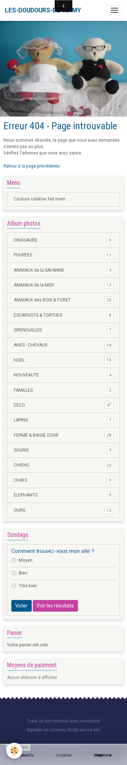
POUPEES (62, 255)
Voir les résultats (55, 605)
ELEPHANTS (62, 495)
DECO (62, 405)
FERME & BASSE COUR (62, 435)
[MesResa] (103, 755)
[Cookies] (14, 751)
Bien (23, 573)
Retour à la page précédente (32, 166)
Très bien (28, 585)
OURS (62, 510)
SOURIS (62, 450)
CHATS (62, 480)
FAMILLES (62, 390)
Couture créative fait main (39, 199)
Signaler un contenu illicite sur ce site (63, 729)
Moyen (25, 560)
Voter (21, 605)
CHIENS (62, 465)
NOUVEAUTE (62, 375)
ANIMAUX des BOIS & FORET (62, 300)
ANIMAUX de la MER (62, 285)
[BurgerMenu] (114, 10)
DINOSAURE (62, 240)
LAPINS (62, 420)
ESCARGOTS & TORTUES (62, 315)
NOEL (62, 360)
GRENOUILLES (62, 330)
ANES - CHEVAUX (62, 344)
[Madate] (63, 755)
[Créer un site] (24, 755)
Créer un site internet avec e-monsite (63, 721)
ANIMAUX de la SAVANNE (62, 270)
